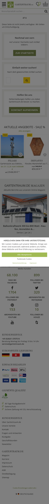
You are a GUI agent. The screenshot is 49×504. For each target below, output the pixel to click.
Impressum (33, 263)
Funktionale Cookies (24, 259)
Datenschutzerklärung (19, 263)
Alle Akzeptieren (24, 255)
